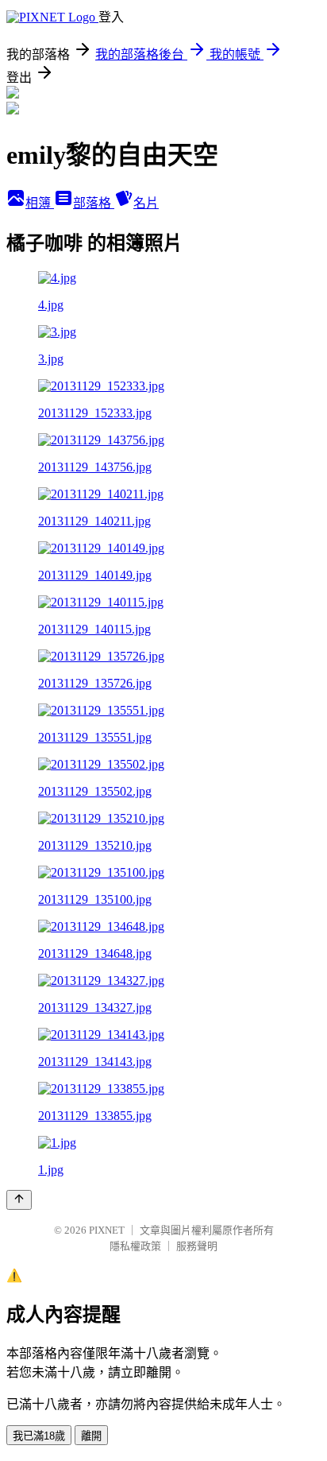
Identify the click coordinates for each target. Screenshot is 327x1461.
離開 (91, 1436)
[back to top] (19, 1200)
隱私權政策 (135, 1246)
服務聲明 (196, 1246)
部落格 (93, 203)
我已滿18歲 (39, 1436)
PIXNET (107, 1230)
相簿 (39, 203)
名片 (146, 203)
